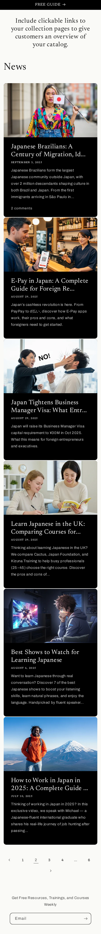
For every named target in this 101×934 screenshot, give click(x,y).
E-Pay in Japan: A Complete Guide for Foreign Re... (49, 285)
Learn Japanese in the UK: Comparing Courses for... (48, 528)
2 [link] (36, 860)
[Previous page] (9, 860)
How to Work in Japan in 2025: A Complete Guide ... (49, 785)
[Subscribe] (85, 918)
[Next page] (50, 870)
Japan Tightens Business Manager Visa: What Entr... (49, 407)
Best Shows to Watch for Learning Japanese (45, 656)
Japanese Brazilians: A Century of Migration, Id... (48, 151)
